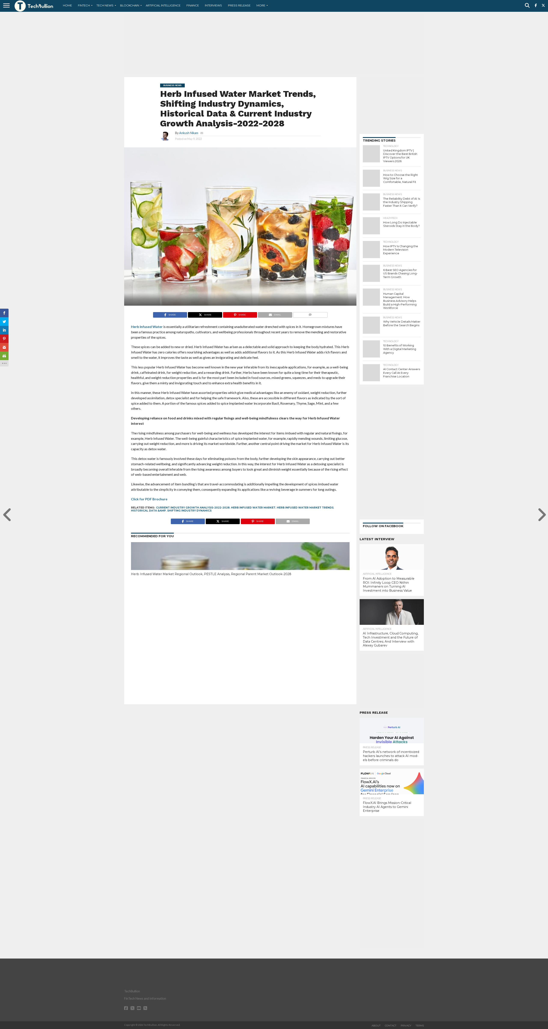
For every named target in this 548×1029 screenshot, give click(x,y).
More (260, 5)
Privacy (406, 1025)
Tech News (105, 5)
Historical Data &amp (148, 510)
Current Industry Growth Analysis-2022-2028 (193, 507)
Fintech (84, 5)
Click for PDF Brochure (149, 499)
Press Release (239, 5)
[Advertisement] (274, 44)
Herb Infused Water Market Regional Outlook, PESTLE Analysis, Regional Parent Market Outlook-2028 (211, 574)
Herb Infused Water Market (253, 507)
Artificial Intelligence (163, 5)
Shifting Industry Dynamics (189, 510)
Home (67, 5)
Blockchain (129, 5)
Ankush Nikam (188, 133)
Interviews (213, 5)
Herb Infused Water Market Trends (305, 507)
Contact (390, 1025)
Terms (419, 1025)
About (376, 1025)
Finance (192, 5)
